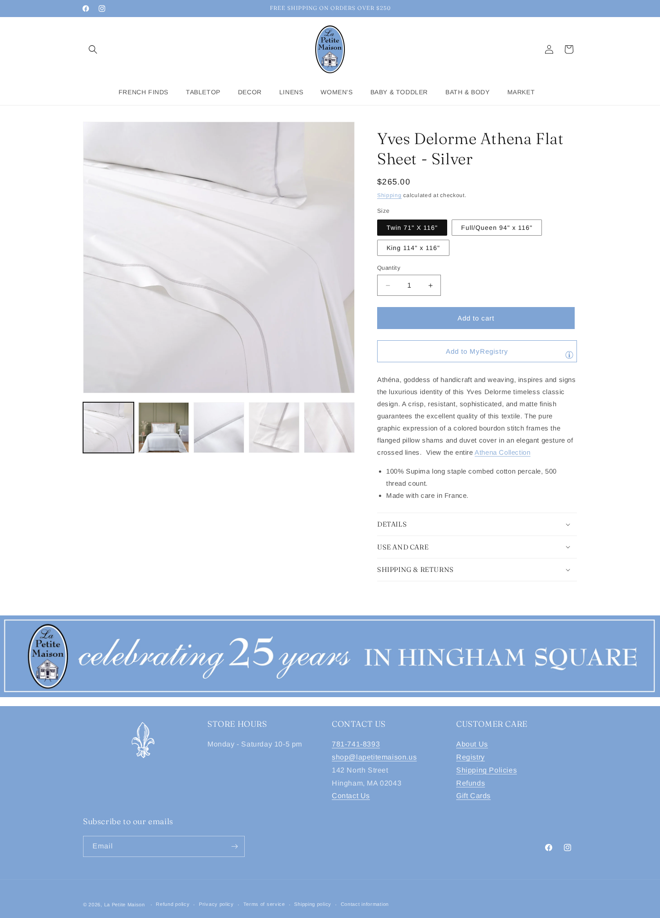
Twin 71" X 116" (412, 227)
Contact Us (351, 795)
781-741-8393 (356, 744)
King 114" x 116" (413, 247)
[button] (93, 49)
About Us (472, 744)
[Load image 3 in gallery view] (219, 427)
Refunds (470, 783)
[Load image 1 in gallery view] (108, 427)
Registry (470, 757)
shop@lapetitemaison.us (374, 757)
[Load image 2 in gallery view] (163, 427)
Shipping (389, 195)
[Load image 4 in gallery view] (274, 427)
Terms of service (264, 904)
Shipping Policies (486, 770)
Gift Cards (473, 795)
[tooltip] (569, 355)
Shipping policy (312, 904)
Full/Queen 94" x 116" (496, 227)
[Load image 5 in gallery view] (329, 427)
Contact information (365, 904)
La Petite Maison (124, 904)
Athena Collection (502, 452)
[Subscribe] (234, 846)
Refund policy (172, 904)
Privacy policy (216, 904)
